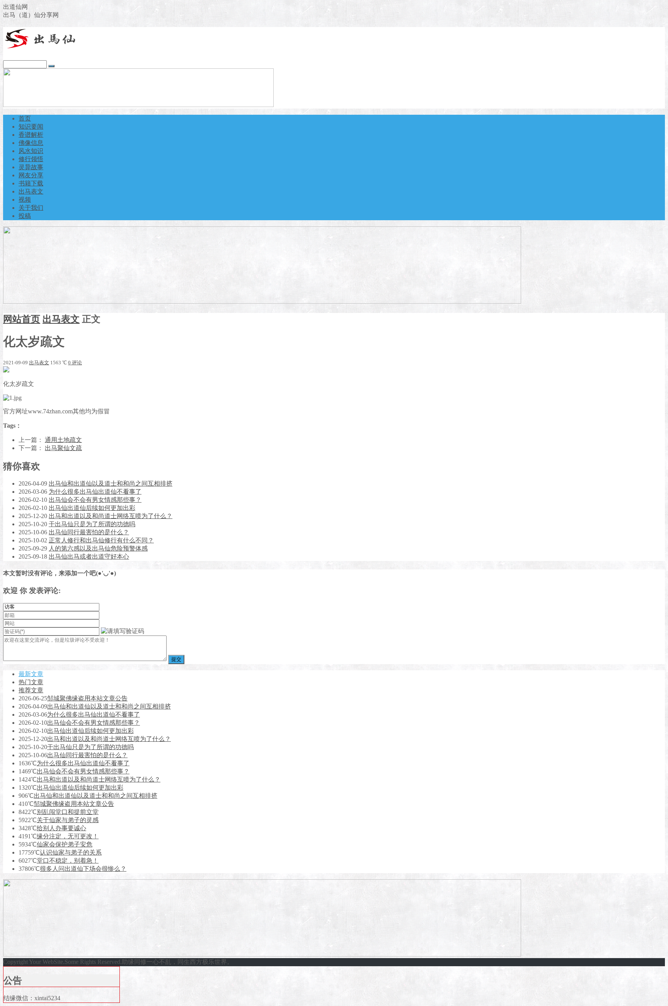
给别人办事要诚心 (61, 828)
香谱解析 (31, 134)
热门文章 (31, 682)
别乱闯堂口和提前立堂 (68, 812)
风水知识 (31, 151)
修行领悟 (31, 159)
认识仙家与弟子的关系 (71, 852)
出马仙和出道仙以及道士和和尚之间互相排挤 (110, 483)
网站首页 (21, 319)
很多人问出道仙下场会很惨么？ (83, 868)
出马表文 (31, 191)
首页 (25, 118)
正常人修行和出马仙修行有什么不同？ (101, 540)
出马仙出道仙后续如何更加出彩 (92, 508)
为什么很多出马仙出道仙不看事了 (95, 491)
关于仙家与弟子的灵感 (68, 820)
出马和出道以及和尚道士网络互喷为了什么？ (110, 516)
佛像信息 (31, 142)
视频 (25, 199)
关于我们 (31, 207)
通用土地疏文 (63, 440)
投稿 (25, 215)
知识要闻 (31, 126)
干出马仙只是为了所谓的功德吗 (92, 524)
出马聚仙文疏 (63, 448)
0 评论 (75, 362)
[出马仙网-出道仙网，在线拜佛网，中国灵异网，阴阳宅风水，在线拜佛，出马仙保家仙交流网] (41, 47)
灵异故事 (31, 167)
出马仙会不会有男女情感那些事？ (95, 499)
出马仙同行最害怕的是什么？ (89, 532)
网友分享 (31, 175)
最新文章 (31, 674)
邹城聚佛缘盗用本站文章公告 (87, 698)
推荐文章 (31, 690)
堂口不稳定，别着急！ (68, 860)
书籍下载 (31, 183)
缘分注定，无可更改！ (68, 836)
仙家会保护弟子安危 (64, 844)
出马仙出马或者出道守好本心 (89, 556)
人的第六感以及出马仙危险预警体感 (98, 548)
